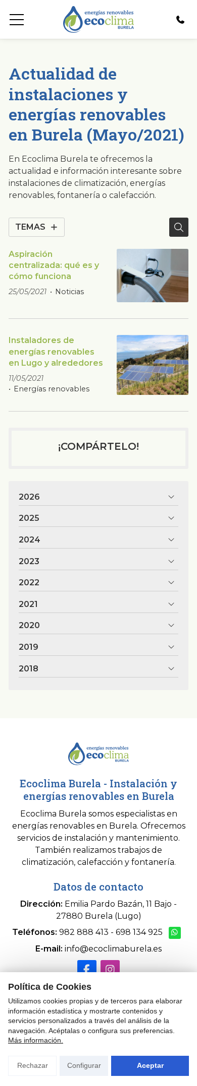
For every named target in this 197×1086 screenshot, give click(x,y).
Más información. (35, 1040)
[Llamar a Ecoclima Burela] (180, 20)
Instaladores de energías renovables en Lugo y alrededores (56, 351)
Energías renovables (51, 388)
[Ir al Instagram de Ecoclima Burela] (110, 969)
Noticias (69, 291)
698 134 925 (139, 932)
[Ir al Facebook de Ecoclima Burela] (86, 969)
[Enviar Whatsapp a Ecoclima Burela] (175, 933)
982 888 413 (84, 932)
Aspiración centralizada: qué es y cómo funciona (54, 265)
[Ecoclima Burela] (98, 19)
